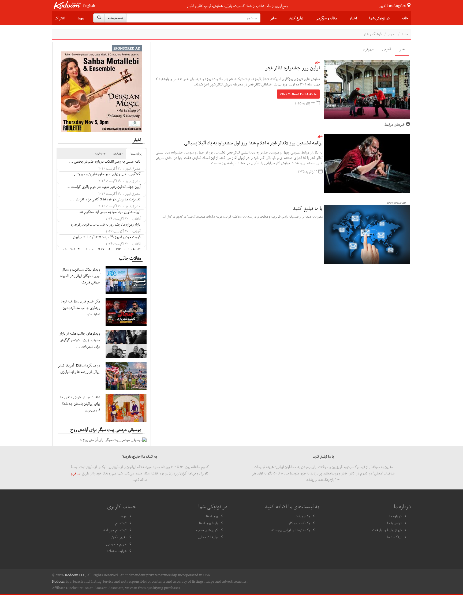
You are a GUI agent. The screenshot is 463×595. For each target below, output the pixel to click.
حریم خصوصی (116, 544)
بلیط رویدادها (208, 523)
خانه (405, 18)
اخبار (353, 18)
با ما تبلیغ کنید (308, 208)
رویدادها (212, 516)
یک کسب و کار (299, 523)
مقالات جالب (130, 258)
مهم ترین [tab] (118, 153)
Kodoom (58, 581)
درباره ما (395, 516)
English (89, 5)
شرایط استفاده (116, 551)
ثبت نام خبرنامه (114, 530)
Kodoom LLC (75, 575)
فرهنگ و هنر (372, 34)
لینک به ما (394, 537)
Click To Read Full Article (298, 94)
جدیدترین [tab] (100, 153)
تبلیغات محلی (208, 537)
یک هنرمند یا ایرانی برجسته (290, 530)
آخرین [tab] (386, 49)
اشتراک (60, 18)
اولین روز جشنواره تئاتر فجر (292, 67)
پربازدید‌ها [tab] (135, 153)
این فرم (76, 473)
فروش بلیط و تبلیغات (387, 530)
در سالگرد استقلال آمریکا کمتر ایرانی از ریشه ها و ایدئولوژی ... (79, 371)
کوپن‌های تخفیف (206, 530)
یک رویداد (303, 516)
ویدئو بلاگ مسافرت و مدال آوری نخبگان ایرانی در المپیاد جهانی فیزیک (80, 275)
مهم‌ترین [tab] (368, 49)
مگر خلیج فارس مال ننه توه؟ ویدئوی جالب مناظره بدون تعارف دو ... (80, 307)
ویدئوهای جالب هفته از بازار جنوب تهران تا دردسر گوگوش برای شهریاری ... (79, 339)
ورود (80, 18)
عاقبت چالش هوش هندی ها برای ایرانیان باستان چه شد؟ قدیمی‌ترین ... (80, 403)
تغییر (392, 5)
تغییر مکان (118, 537)
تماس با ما (394, 523)
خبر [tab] (402, 49)
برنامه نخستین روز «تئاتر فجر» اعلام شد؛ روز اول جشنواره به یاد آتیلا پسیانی (253, 143)
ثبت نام (120, 523)
